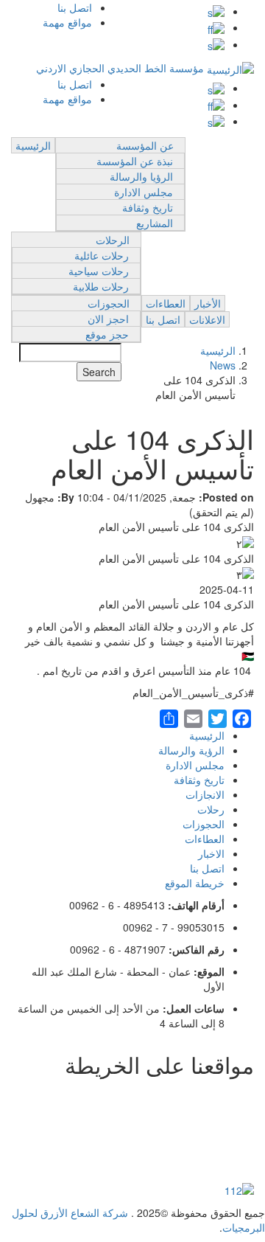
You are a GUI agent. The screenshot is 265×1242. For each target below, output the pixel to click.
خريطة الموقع (195, 882)
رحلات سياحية (98, 270)
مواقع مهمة (67, 22)
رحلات (211, 809)
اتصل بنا (74, 7)
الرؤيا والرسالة (141, 176)
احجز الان (108, 318)
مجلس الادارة (143, 191)
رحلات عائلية (101, 255)
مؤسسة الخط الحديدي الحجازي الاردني (120, 67)
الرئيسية (33, 145)
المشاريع (154, 222)
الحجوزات (109, 303)
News (223, 365)
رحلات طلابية (101, 286)
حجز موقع (107, 334)
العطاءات (166, 303)
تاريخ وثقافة (147, 207)
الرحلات (113, 239)
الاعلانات (207, 319)
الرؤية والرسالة (191, 750)
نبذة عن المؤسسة (134, 160)
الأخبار (207, 303)
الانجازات (205, 794)
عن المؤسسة (145, 145)
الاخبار (211, 853)
